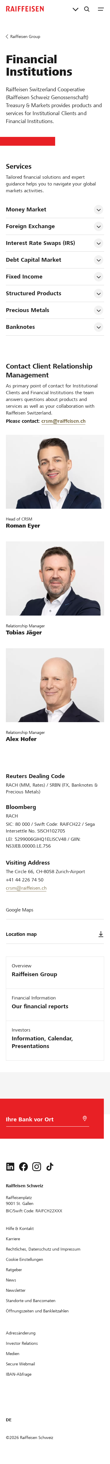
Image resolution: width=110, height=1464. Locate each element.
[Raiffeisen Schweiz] (24, 8)
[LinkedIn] (10, 1166)
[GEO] (84, 1118)
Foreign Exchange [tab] (30, 226)
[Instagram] (36, 1166)
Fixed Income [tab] (24, 276)
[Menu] (101, 8)
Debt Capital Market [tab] (33, 259)
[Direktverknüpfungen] (76, 8)
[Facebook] (23, 1166)
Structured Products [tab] (33, 293)
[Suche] (87, 8)
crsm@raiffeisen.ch (63, 421)
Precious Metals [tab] (27, 310)
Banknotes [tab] (20, 327)
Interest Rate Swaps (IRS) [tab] (40, 243)
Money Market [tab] (26, 209)
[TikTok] (49, 1166)
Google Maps (19, 910)
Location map (21, 934)
